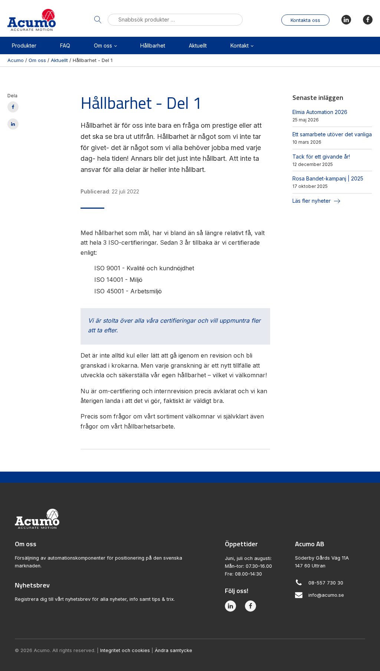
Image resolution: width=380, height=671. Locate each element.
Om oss (103, 45)
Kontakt (239, 45)
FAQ (65, 45)
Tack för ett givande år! (321, 156)
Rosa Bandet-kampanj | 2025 (327, 178)
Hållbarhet (152, 45)
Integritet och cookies (125, 650)
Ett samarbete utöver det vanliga (332, 134)
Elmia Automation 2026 (319, 112)
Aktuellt (198, 45)
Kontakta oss (305, 20)
